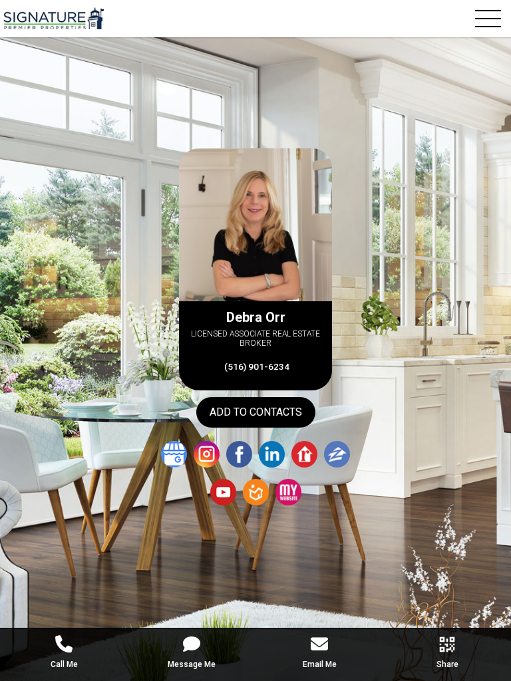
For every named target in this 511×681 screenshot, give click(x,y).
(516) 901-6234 (255, 366)
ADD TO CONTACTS (256, 412)
